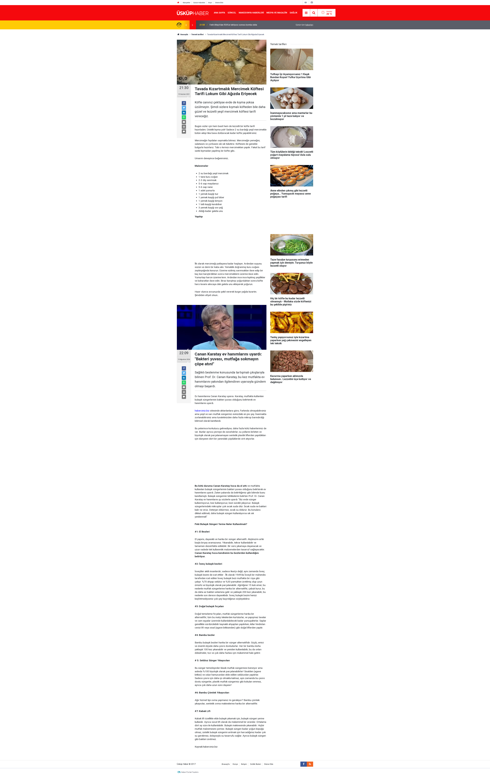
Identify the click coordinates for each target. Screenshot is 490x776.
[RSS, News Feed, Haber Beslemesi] (310, 764)
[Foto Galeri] (311, 2)
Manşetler (186, 3)
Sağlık (293, 12)
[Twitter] (184, 108)
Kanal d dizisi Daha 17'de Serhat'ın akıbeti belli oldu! (233, 25)
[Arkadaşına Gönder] (184, 122)
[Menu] (306, 12)
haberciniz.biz (202, 410)
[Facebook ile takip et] (303, 764)
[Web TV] (305, 2)
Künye (235, 764)
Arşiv (210, 3)
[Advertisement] (230, 240)
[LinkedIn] (184, 113)
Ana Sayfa (219, 12)
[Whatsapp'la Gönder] (184, 117)
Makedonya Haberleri (251, 12)
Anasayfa (226, 764)
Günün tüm (304, 25)
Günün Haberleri (199, 3)
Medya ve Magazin (276, 12)
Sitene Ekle (219, 3)
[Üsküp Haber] (193, 12)
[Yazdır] (184, 127)
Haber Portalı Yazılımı (189, 772)
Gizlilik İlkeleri (255, 764)
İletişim (244, 764)
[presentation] (186, 24)
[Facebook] (184, 103)
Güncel (232, 12)
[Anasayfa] (178, 3)
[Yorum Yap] (184, 131)
